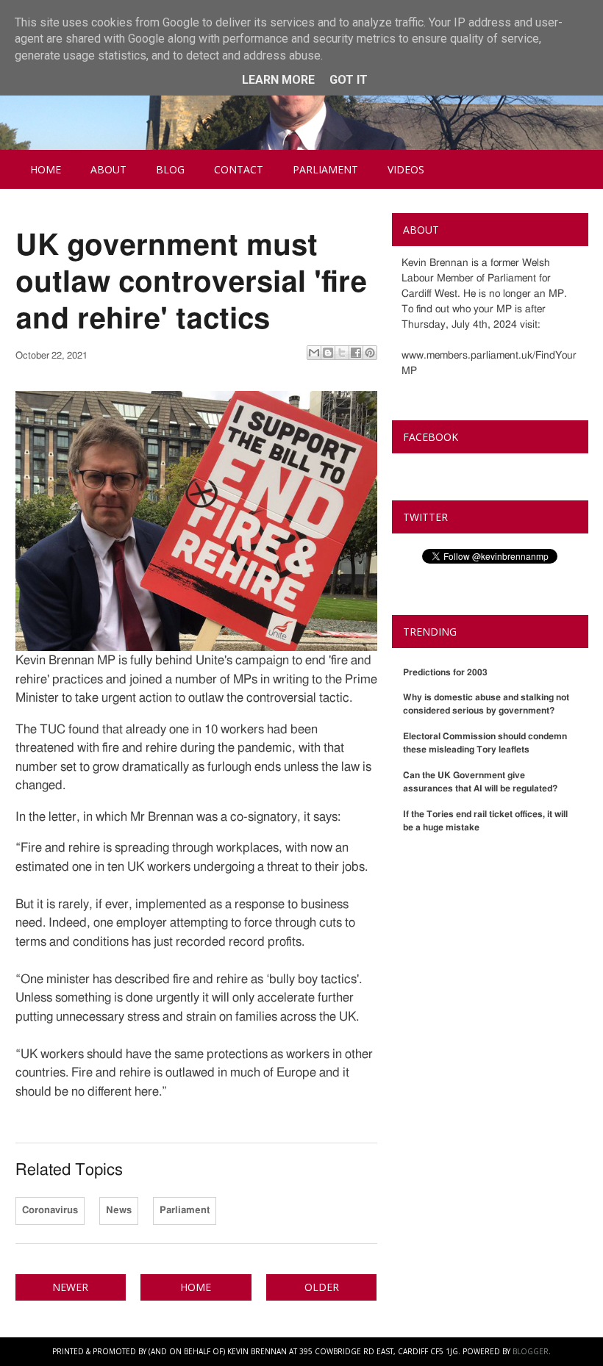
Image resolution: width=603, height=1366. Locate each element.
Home (45, 169)
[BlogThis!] (328, 352)
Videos (406, 169)
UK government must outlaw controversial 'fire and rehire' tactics (191, 282)
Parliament (325, 169)
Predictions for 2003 (445, 672)
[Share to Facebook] (356, 352)
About (108, 169)
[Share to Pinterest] (370, 352)
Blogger (531, 1351)
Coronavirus (50, 1210)
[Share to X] (342, 352)
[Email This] (314, 352)
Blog (170, 169)
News (119, 1210)
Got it (348, 80)
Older (321, 1287)
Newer (70, 1287)
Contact (238, 169)
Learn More (278, 80)
